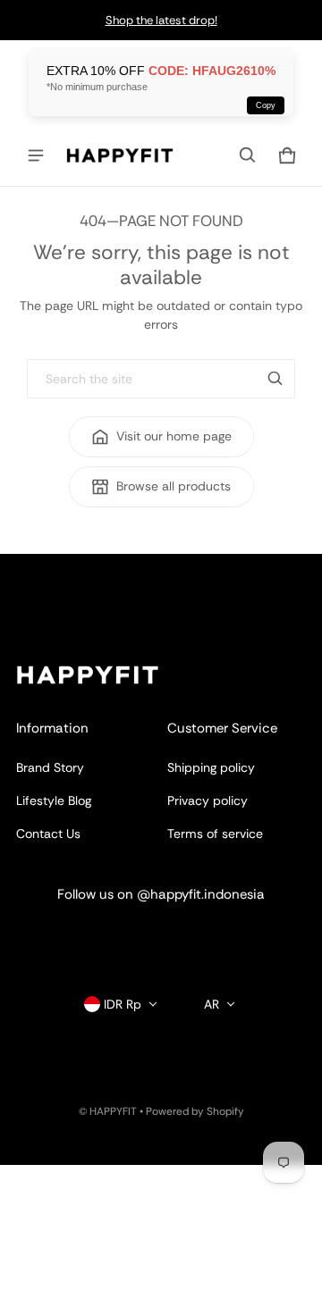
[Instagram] (107, 936)
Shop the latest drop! (161, 20)
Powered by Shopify (195, 1111)
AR (211, 1004)
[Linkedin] (161, 936)
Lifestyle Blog (53, 800)
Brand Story (50, 767)
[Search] (275, 378)
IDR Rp (122, 1004)
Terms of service (215, 833)
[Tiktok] (214, 936)
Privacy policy (207, 800)
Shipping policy (211, 767)
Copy (265, 105)
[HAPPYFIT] (120, 155)
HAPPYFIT (113, 1111)
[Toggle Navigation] (35, 155)
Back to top (49, 570)
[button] (247, 155)
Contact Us (48, 833)
